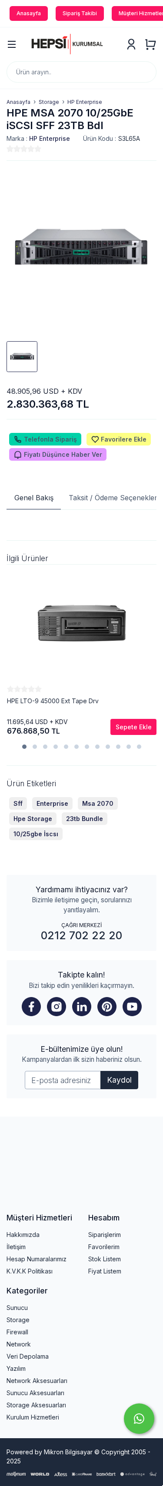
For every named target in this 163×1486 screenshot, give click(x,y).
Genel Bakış (33, 497)
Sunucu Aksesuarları (35, 1392)
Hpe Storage (32, 818)
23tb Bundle (84, 818)
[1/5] (10, 148)
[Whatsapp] (139, 1418)
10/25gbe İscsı (35, 834)
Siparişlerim (104, 1234)
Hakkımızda (23, 1234)
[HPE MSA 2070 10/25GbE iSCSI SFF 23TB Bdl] (81, 248)
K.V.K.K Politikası (30, 1271)
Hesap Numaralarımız (37, 1259)
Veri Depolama (28, 1356)
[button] (24, 746)
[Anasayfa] (71, 44)
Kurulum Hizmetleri (33, 1417)
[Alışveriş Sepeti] (150, 44)
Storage (18, 1319)
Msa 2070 (97, 803)
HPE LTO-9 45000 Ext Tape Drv (53, 701)
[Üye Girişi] (131, 44)
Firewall (17, 1332)
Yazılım (16, 1368)
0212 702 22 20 (81, 935)
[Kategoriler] (11, 45)
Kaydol (119, 1079)
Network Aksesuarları (37, 1380)
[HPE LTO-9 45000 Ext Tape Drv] (81, 625)
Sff (18, 803)
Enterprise (52, 803)
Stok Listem (104, 1259)
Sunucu (17, 1307)
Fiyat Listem (104, 1271)
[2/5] (13, 148)
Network (19, 1344)
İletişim (16, 1246)
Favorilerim (104, 1246)
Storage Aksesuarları (36, 1405)
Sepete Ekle (134, 727)
